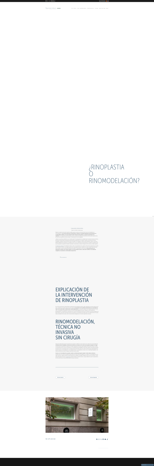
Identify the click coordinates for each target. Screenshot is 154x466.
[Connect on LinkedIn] (103, 439)
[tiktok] (107, 439)
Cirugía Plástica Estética (83, 8)
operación (68, 356)
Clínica (78, 8)
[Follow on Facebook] (97, 439)
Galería (100, 8)
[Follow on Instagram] (99, 439)
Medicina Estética (80, 228)
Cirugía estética (73, 228)
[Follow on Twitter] (101, 439)
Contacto (107, 8)
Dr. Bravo (74, 8)
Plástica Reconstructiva (90, 8)
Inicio (72, 8)
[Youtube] (105, 439)
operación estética (60, 245)
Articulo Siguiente (93, 377)
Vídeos (104, 8)
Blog (102, 8)
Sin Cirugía (96, 8)
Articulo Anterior (60, 377)
